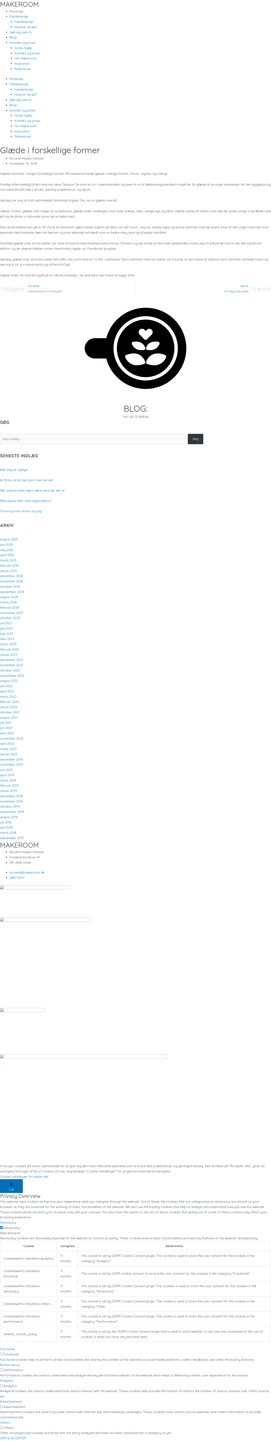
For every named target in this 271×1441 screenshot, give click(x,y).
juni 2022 (6, 686)
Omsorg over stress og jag (20, 511)
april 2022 (7, 691)
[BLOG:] (135, 401)
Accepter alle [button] (38, 1177)
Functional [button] (7, 1349)
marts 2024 (8, 602)
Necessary (11, 1228)
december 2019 (11, 759)
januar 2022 (8, 707)
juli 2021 (5, 723)
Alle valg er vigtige (14, 470)
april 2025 (7, 555)
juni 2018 (6, 827)
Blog (13, 37)
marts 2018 (8, 833)
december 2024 (11, 576)
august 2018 (9, 817)
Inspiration (22, 64)
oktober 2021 (9, 712)
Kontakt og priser (27, 53)
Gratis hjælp (23, 48)
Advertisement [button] (11, 1402)
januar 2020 (8, 754)
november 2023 (11, 613)
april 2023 (7, 639)
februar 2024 (9, 607)
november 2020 (11, 738)
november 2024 (11, 581)
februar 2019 (9, 785)
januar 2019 (8, 791)
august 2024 (9, 597)
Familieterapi (23, 22)
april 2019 (7, 775)
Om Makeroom (25, 58)
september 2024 (12, 592)
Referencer (22, 69)
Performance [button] (9, 1365)
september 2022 (12, 676)
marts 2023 (8, 644)
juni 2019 (6, 770)
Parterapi (16, 11)
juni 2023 (6, 628)
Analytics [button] (6, 1381)
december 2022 (11, 660)
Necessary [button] (8, 1222)
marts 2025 (8, 560)
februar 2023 (9, 649)
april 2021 (7, 733)
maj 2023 (6, 634)
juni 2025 (6, 545)
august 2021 (9, 718)
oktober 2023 (10, 618)
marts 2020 (8, 749)
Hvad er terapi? (25, 27)
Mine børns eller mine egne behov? (25, 501)
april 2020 (7, 744)
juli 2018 (5, 822)
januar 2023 (8, 655)
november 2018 (11, 801)
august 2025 (9, 539)
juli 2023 (6, 623)
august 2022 (9, 681)
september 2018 (12, 812)
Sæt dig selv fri (21, 32)
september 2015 (12, 838)
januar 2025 (8, 571)
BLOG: (136, 408)
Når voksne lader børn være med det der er (32, 490)
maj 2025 (6, 550)
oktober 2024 (10, 587)
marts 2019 (8, 780)
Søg (195, 439)
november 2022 (11, 665)
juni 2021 (6, 728)
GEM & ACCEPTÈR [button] (13, 1438)
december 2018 (11, 796)
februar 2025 (9, 566)
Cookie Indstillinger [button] (14, 1177)
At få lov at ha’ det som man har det (26, 480)
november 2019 (11, 765)
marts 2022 (8, 697)
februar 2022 (9, 702)
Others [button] (5, 1422)
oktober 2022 (10, 670)
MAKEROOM (19, 4)
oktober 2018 (10, 806)
